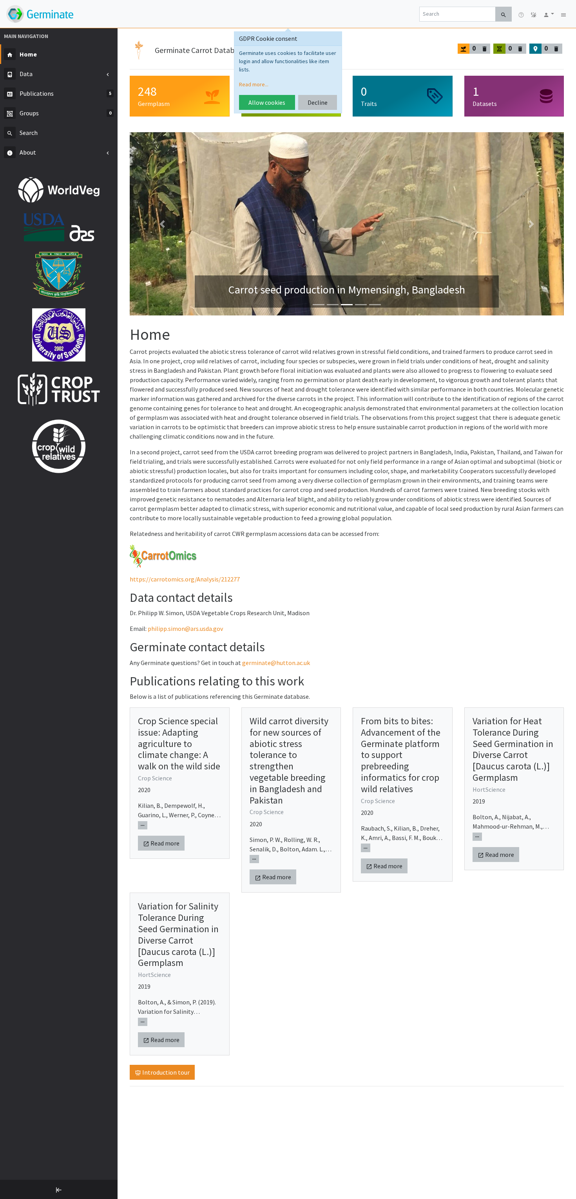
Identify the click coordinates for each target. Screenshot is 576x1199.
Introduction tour (165, 1072)
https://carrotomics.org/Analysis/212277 (185, 579)
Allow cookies (266, 102)
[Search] (503, 14)
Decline (318, 102)
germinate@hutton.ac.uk (276, 663)
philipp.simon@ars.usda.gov (185, 628)
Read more (164, 843)
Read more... (253, 84)
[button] (548, 14)
